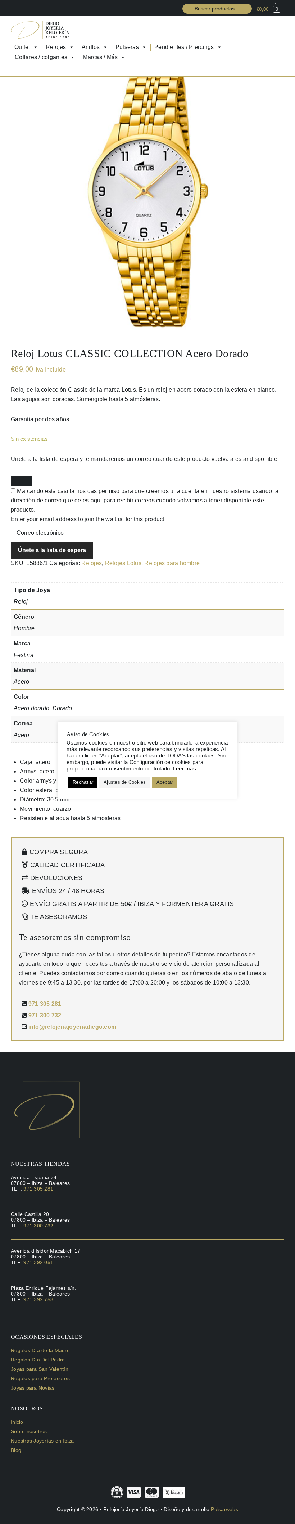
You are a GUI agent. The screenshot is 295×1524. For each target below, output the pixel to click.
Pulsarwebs (224, 1509)
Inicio (17, 1422)
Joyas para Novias (32, 1388)
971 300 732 (45, 1015)
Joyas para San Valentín (39, 1369)
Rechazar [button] (83, 782)
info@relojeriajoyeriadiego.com (72, 1027)
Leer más (184, 769)
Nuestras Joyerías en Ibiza (42, 1441)
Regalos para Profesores (40, 1378)
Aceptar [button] (164, 782)
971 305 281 (45, 1004)
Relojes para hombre (172, 563)
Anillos (91, 47)
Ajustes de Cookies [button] (125, 782)
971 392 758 (38, 1299)
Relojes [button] (56, 47)
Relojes (91, 563)
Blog (16, 1450)
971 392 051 (38, 1262)
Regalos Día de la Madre (40, 1350)
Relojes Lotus (123, 563)
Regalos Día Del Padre (38, 1360)
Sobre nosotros (29, 1431)
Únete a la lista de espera (52, 550)
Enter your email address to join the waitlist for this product (87, 519)
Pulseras (127, 47)
